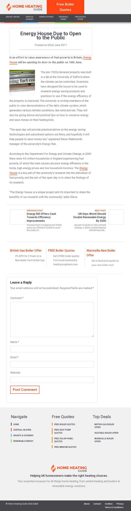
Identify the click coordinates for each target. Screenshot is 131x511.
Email (14, 357)
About (87, 504)
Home (16, 424)
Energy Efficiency (46, 17)
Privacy (120, 504)
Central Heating (13, 17)
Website (15, 372)
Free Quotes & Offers (80, 18)
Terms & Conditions (114, 507)
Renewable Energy (63, 18)
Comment (17, 298)
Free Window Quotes (65, 447)
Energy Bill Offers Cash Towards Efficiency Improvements (41, 217)
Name (14, 342)
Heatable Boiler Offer (106, 433)
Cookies (109, 504)
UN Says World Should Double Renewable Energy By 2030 (89, 217)
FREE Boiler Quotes (61, 250)
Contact (97, 504)
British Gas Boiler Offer (26, 250)
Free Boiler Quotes (65, 7)
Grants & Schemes (29, 18)
